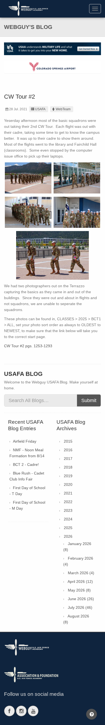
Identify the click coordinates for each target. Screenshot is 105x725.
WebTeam (63, 109)
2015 (68, 441)
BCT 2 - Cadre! (26, 464)
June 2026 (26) (81, 599)
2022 (68, 502)
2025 (68, 528)
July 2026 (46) (80, 607)
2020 (68, 484)
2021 (68, 493)
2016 (68, 450)
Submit (88, 400)
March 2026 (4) (81, 573)
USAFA (40, 109)
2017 (68, 458)
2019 (68, 476)
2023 (68, 510)
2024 (68, 519)
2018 (68, 467)
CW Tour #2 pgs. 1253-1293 (28, 346)
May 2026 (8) (79, 590)
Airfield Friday (24, 441)
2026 (68, 536)
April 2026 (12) (80, 581)
